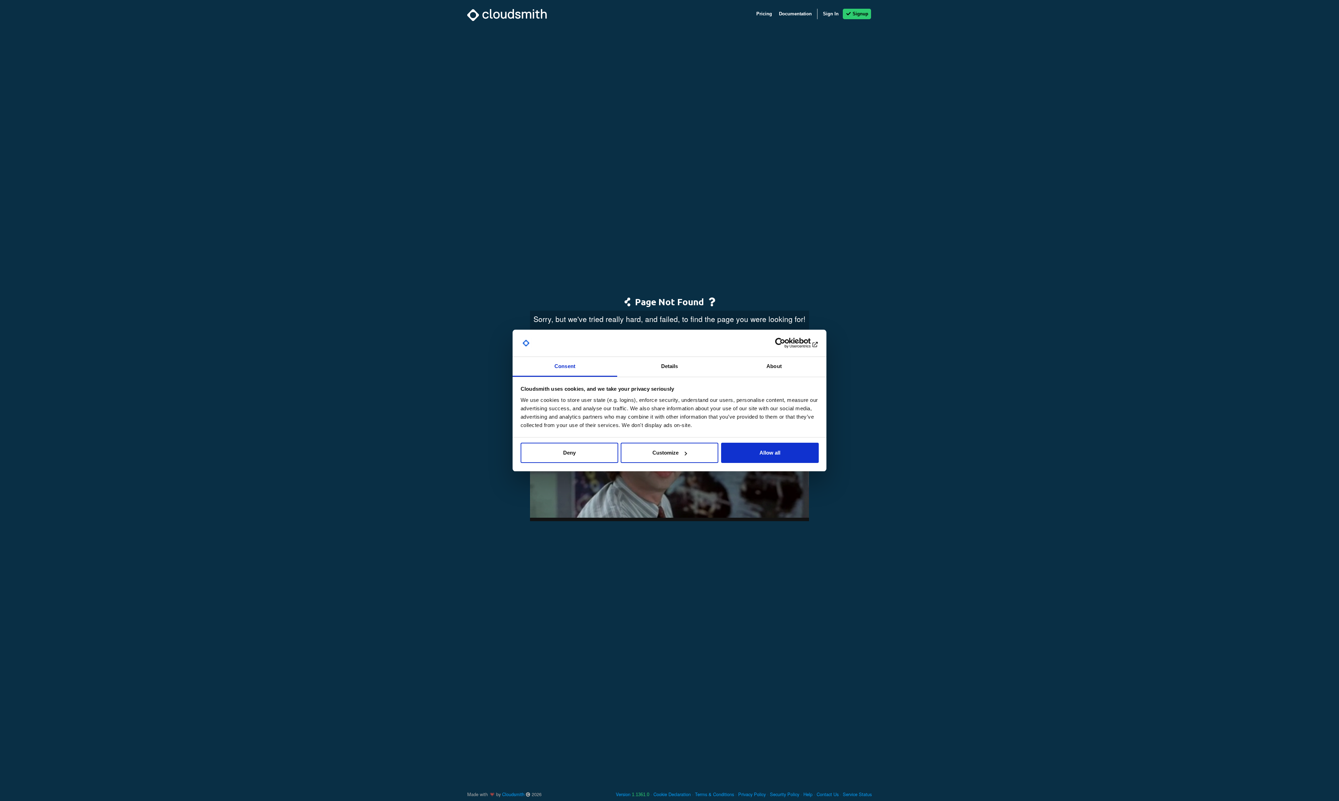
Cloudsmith (513, 794)
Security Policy (784, 794)
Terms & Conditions (714, 794)
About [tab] (774, 366)
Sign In (831, 13)
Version (632, 794)
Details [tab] (669, 366)
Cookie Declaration (672, 794)
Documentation (795, 13)
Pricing (764, 13)
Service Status (857, 794)
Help (807, 794)
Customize (665, 453)
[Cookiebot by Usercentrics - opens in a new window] (788, 343)
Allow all (769, 453)
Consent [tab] (564, 366)
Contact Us (828, 794)
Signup (859, 13)
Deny (569, 453)
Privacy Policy (752, 794)
